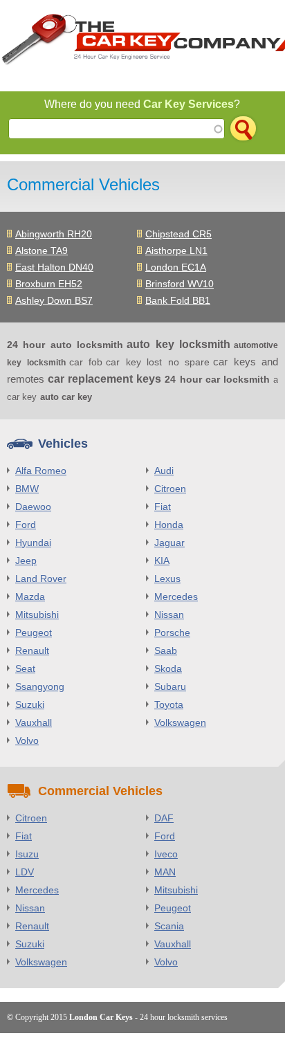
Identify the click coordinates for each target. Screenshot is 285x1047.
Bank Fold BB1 (177, 300)
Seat (25, 668)
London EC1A (175, 267)
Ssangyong (39, 686)
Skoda (168, 668)
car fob (86, 361)
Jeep (26, 560)
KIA (161, 560)
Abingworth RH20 (53, 233)
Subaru (170, 686)
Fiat (162, 506)
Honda (168, 524)
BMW (27, 488)
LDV (24, 871)
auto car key (66, 397)
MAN (165, 871)
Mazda (30, 596)
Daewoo (33, 506)
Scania (169, 925)
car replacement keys (104, 379)
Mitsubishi (37, 614)
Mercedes (176, 596)
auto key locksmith (178, 344)
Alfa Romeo (40, 470)
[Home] (142, 42)
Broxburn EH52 (48, 283)
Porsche (172, 632)
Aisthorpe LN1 (176, 250)
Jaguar (169, 542)
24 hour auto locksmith (65, 344)
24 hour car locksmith (217, 379)
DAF (164, 817)
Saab (165, 650)
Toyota (168, 704)
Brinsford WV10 (179, 283)
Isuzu (27, 853)
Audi (164, 470)
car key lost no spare (158, 361)
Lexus (167, 578)
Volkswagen (180, 722)
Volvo (27, 740)
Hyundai (33, 542)
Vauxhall (33, 722)
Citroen (170, 488)
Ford (25, 524)
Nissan (169, 614)
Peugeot (33, 632)
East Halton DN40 (54, 267)
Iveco (166, 853)
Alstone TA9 (41, 250)
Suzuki (29, 704)
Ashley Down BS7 (54, 300)
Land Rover (40, 578)
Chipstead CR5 (178, 233)
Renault (32, 650)
